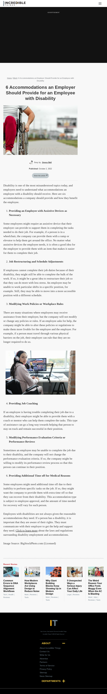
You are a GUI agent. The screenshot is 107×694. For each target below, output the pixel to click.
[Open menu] (101, 3)
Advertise (44, 658)
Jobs (95, 597)
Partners (43, 662)
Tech (5, 595)
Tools (27, 597)
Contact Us (44, 651)
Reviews (6, 597)
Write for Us (45, 655)
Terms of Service (47, 665)
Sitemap (43, 672)
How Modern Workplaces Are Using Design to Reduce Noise (32, 585)
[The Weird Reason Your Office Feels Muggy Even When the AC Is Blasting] (96, 572)
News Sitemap (46, 676)
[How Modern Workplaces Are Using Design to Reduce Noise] (32, 572)
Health (11, 595)
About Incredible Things (50, 648)
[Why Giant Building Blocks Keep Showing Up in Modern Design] (53, 572)
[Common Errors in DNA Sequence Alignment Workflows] (11, 572)
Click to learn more (27, 530)
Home (9, 78)
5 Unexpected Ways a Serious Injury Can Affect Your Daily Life (74, 585)
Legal (69, 595)
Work (15, 78)
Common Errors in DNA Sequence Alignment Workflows (10, 585)
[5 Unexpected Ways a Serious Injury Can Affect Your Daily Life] (74, 572)
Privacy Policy (46, 669)
